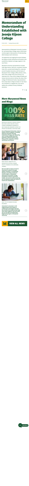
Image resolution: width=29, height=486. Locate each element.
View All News (17, 223)
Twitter (24, 90)
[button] (23, 425)
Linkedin (26, 90)
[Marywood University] (5, 1)
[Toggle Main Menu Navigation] (27, 1)
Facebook (23, 90)
